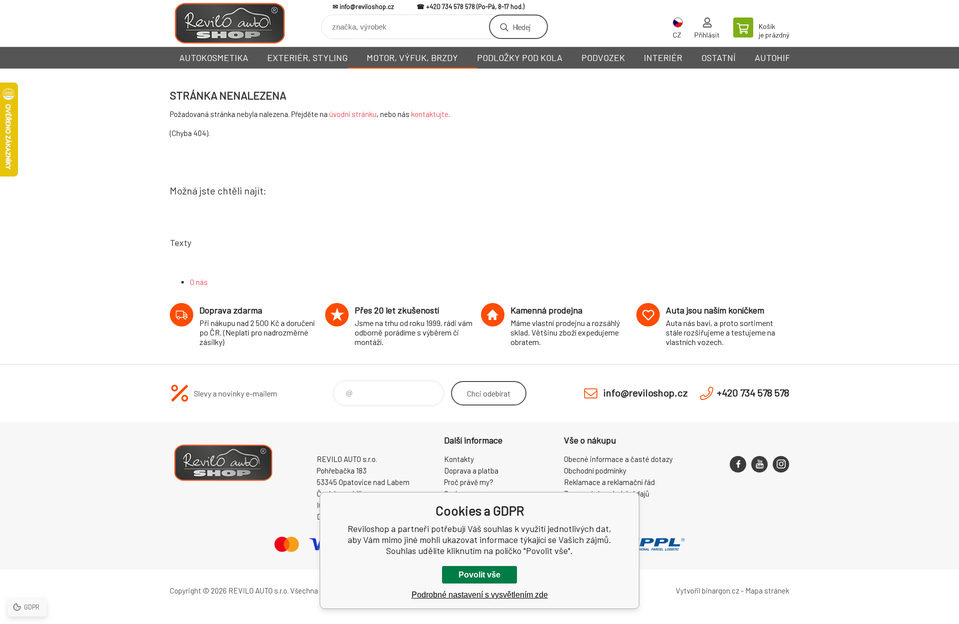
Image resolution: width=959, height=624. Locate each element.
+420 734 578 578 (450, 6)
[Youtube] (759, 464)
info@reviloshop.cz (367, 6)
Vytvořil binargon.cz (707, 590)
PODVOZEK (603, 57)
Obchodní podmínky (595, 470)
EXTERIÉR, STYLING (307, 57)
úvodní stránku (353, 114)
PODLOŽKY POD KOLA (519, 57)
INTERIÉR (663, 57)
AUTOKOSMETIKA (213, 57)
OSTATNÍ (718, 57)
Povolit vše (479, 574)
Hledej (521, 27)
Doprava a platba (471, 470)
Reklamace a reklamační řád (609, 482)
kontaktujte (430, 114)
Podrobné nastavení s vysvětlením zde (480, 594)
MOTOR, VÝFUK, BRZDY (412, 57)
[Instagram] (781, 464)
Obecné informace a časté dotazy (618, 459)
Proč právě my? (468, 482)
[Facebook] (738, 464)
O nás (199, 282)
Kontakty (459, 459)
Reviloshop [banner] (230, 23)
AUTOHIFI (774, 57)
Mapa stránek (767, 590)
